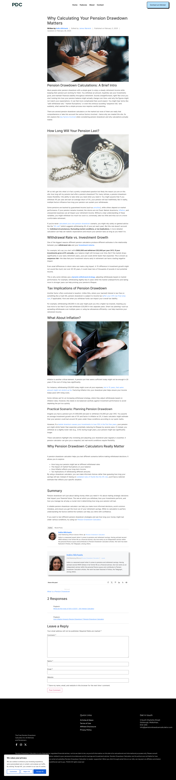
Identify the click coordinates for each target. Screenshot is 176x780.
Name (50, 661)
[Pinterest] (115, 582)
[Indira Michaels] (52, 539)
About (92, 5)
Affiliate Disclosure (88, 727)
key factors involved (68, 117)
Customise (13, 771)
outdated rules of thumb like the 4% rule (92, 477)
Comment (51, 635)
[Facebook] (108, 582)
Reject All (27, 771)
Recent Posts (59, 528)
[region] (26, 765)
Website (50, 677)
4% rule (57, 226)
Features (83, 5)
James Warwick (85, 28)
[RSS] (123, 582)
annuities (96, 207)
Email (50, 669)
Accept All (39, 771)
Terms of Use (85, 723)
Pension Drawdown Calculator (89, 520)
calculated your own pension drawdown (74, 224)
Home (74, 5)
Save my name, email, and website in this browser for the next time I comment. (79, 685)
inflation (122, 210)
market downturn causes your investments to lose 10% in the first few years (87, 424)
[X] (112, 582)
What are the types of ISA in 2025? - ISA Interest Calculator (73, 608)
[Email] (126, 582)
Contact (100, 5)
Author (50, 528)
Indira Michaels (62, 28)
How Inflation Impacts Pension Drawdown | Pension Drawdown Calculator (78, 619)
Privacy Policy (86, 730)
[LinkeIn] (119, 582)
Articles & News (86, 720)
